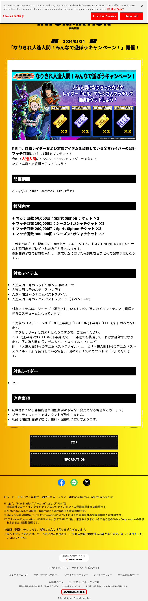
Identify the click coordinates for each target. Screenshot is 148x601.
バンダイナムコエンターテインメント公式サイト (74, 567)
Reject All (131, 16)
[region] (74, 12)
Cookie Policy (115, 9)
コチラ (135, 534)
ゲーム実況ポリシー (128, 574)
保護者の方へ (56, 582)
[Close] (142, 6)
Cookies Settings (13, 16)
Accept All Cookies (104, 16)
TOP (74, 442)
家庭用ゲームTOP (18, 574)
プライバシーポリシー (76, 574)
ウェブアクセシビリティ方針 (84, 582)
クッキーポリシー (102, 574)
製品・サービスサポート (46, 574)
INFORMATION (74, 459)
